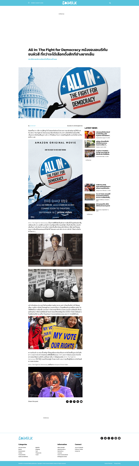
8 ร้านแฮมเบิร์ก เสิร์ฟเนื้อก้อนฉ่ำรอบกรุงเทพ (103, 205)
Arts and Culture (22, 447)
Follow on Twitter (79, 449)
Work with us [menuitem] (60, 451)
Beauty (20, 449)
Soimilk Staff (32, 125)
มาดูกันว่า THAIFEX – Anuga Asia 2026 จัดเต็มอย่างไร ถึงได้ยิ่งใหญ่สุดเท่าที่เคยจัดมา (103, 153)
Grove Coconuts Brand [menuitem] (63, 454)
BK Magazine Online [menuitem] (62, 456)
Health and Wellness (23, 456)
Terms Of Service (108, 463)
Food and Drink (21, 454)
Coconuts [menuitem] (60, 453)
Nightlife (37, 447)
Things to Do (38, 453)
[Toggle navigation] (28, 2)
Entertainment (21, 451)
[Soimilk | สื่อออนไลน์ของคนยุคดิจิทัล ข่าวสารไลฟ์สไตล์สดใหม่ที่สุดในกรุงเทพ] (69, 2)
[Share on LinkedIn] (77, 401)
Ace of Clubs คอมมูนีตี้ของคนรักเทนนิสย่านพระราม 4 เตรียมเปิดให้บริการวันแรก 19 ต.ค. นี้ (103, 196)
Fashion (20, 453)
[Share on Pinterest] (74, 401)
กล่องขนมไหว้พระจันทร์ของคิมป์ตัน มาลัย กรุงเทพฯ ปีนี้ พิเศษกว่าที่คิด (103, 134)
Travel (36, 454)
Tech (36, 451)
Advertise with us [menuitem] (61, 449)
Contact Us (77, 451)
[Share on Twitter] (71, 401)
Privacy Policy (117, 463)
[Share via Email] (81, 401)
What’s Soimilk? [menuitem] (61, 447)
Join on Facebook (79, 447)
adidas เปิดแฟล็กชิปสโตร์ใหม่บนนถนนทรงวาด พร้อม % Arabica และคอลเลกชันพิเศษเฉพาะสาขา (103, 144)
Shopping (37, 449)
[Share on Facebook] (67, 401)
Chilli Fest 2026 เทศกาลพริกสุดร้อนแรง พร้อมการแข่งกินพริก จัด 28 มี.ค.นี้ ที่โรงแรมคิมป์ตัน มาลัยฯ (103, 188)
